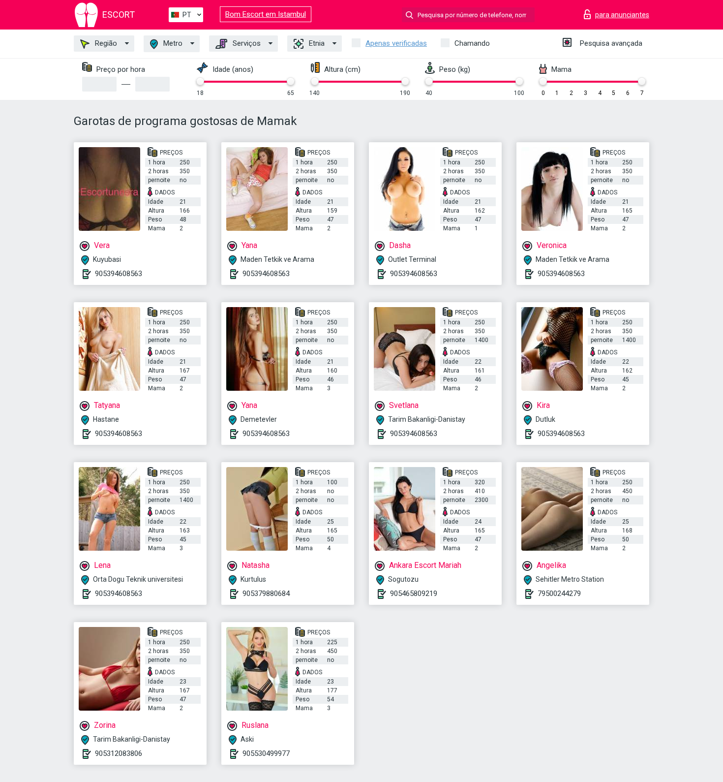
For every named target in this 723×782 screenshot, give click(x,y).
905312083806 (118, 753)
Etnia (316, 43)
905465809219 (413, 593)
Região (105, 43)
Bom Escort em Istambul (265, 14)
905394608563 (118, 273)
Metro (171, 43)
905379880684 (266, 593)
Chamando (472, 43)
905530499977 (266, 753)
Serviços (246, 43)
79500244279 (559, 593)
